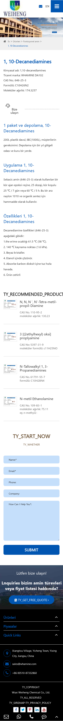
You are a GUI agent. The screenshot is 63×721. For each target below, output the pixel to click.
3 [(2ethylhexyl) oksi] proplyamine (35, 336)
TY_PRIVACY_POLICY (38, 702)
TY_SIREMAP (17, 702)
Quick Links (12, 634)
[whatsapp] (19, 716)
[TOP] (56, 716)
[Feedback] (44, 716)
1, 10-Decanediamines (18, 45)
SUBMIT (31, 549)
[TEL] (31, 716)
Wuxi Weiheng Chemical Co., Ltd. (31, 692)
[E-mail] (6, 716)
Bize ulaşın (14, 109)
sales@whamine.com (24, 664)
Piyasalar (10, 626)
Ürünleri (16, 41)
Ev (9, 41)
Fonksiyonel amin (31, 41)
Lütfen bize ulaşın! (31, 573)
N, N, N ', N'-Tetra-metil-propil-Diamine (38, 303)
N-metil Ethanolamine (36, 398)
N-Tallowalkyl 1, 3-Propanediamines (34, 368)
